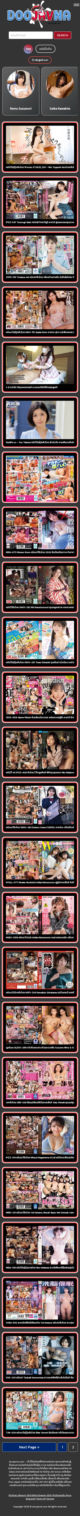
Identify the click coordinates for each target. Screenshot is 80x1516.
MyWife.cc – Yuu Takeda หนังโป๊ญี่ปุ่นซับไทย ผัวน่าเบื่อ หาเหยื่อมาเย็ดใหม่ (41, 442)
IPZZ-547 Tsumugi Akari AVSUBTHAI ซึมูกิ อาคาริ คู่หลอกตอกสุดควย (40, 222)
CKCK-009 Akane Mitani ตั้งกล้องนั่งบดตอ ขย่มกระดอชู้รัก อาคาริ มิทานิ (40, 717)
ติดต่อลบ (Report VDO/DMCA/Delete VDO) (30, 1495)
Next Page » (29, 1447)
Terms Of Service (45, 1498)
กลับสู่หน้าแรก (41, 60)
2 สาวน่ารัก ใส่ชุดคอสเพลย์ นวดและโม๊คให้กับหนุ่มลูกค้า (32, 387)
